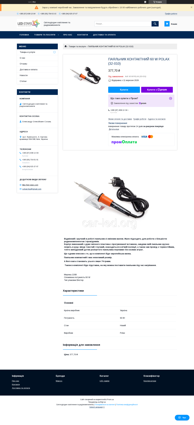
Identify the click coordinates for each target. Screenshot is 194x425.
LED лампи (104, 381)
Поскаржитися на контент (105, 405)
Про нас (67, 35)
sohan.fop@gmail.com (31, 189)
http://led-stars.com (30, 185)
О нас (22, 58)
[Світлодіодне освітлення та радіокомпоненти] (28, 27)
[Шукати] (155, 23)
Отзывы (23, 64)
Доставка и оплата (28, 69)
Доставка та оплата (104, 35)
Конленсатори (150, 381)
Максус (59, 381)
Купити (124, 90)
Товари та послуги (44, 35)
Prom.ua (110, 399)
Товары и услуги (27, 52)
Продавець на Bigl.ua (97, 402)
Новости (24, 75)
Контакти (82, 35)
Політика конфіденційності (127, 405)
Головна (24, 35)
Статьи (23, 81)
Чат (184, 418)
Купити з (152, 90)
